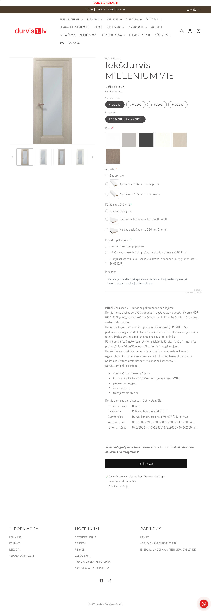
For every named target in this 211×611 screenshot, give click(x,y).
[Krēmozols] (179, 139)
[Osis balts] (162, 139)
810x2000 (156, 104)
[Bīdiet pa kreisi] (12, 157)
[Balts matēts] (112, 139)
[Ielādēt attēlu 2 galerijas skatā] (43, 157)
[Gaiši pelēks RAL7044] (129, 139)
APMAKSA (80, 543)
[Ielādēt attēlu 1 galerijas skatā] (25, 157)
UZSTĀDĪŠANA (82, 555)
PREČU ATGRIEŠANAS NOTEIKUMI (93, 561)
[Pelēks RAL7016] (146, 139)
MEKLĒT (144, 537)
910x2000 (178, 104)
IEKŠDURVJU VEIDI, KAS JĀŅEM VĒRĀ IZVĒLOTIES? (168, 549)
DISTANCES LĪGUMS (85, 537)
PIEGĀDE (79, 549)
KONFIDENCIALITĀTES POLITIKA (92, 567)
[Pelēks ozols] (112, 156)
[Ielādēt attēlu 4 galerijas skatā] (80, 157)
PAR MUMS (15, 537)
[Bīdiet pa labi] (93, 157)
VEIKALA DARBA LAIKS (21, 555)
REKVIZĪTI (14, 549)
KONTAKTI (14, 543)
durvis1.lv (100, 604)
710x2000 (136, 104)
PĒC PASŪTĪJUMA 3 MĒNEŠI (125, 119)
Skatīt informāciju (118, 486)
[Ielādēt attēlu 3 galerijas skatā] (61, 157)
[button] (71, 19)
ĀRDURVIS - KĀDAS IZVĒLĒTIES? (158, 543)
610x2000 (115, 104)
